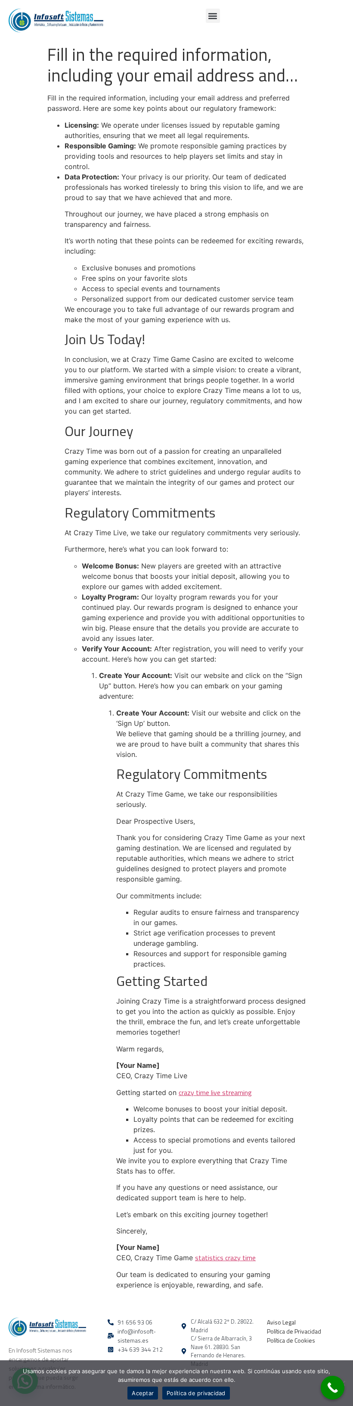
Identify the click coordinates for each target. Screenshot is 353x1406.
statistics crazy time (225, 1257)
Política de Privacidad (294, 1331)
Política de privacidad (196, 1393)
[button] (213, 16)
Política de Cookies (291, 1340)
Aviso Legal (281, 1322)
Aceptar (143, 1393)
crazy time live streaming (215, 1092)
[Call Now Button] (332, 1388)
